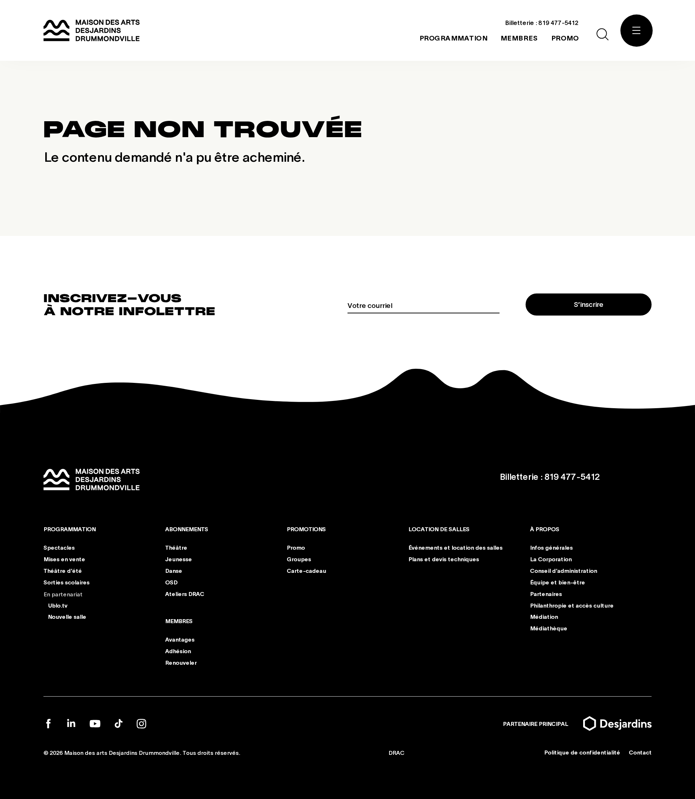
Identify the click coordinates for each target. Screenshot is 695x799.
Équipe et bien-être (557, 582)
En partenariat (63, 593)
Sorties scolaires (66, 582)
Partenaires (546, 593)
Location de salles (438, 528)
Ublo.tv (57, 604)
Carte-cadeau (306, 570)
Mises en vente (64, 558)
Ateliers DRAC (184, 593)
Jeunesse (178, 558)
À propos (544, 528)
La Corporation (551, 558)
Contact (640, 752)
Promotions (306, 528)
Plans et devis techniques (443, 558)
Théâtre (176, 547)
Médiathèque (548, 628)
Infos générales (551, 547)
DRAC (396, 752)
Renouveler (181, 662)
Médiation (544, 616)
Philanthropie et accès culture (572, 604)
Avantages (179, 639)
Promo (296, 547)
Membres (179, 620)
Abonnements (186, 528)
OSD (171, 582)
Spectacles (59, 547)
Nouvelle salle (67, 616)
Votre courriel (370, 305)
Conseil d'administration (563, 570)
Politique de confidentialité (582, 752)
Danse (173, 570)
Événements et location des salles (455, 547)
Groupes (299, 558)
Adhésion (178, 650)
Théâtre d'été (62, 570)
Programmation (69, 528)
